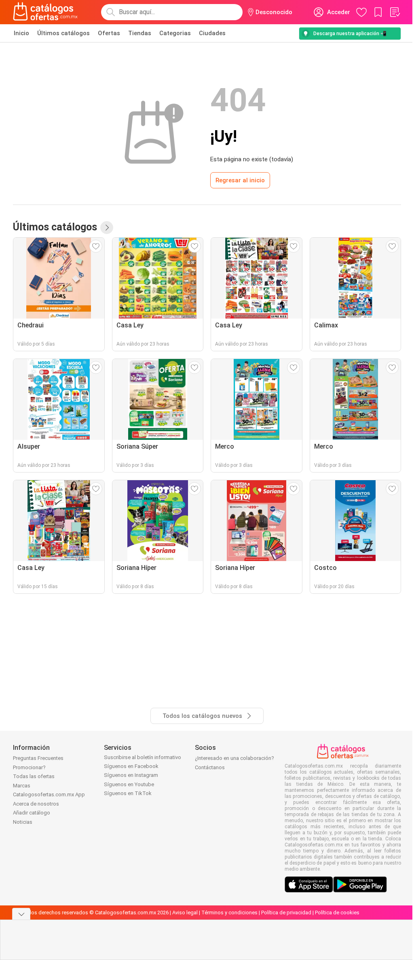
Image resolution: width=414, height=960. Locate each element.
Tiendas (139, 33)
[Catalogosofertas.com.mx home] (45, 12)
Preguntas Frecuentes (38, 758)
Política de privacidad (286, 912)
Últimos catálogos (63, 33)
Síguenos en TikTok (128, 793)
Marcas (21, 786)
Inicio (21, 33)
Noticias (22, 822)
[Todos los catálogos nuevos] (106, 227)
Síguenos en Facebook (131, 766)
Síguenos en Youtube (129, 784)
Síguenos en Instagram (131, 775)
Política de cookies (337, 912)
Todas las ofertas (34, 776)
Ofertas (109, 33)
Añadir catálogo (31, 813)
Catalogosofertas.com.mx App (49, 794)
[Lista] (394, 12)
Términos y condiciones (229, 912)
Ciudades (212, 33)
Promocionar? (29, 767)
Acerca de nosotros (36, 804)
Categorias (175, 33)
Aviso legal (185, 912)
